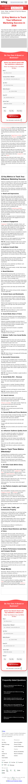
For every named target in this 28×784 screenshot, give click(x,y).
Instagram (3, 492)
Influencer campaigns (6, 402)
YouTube (8, 492)
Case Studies (5, 757)
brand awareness (10, 473)
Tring (2, 581)
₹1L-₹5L (11, 111)
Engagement (4, 224)
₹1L (5, 111)
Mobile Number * (6, 89)
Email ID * (5, 95)
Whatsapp (11, 765)
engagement (20, 153)
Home (2, 11)
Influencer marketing (5, 127)
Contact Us (4, 753)
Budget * (5, 107)
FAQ (3, 751)
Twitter (5, 764)
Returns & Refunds (18, 753)
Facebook (15, 492)
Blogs (6, 11)
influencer (14, 136)
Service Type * (6, 101)
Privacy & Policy (17, 744)
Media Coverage (5, 744)
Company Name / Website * (9, 76)
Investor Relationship (19, 746)
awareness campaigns (17, 208)
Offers (3, 755)
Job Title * (5, 82)
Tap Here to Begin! (17, 8)
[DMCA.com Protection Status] (14, 781)
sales (2, 472)
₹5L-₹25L (19, 111)
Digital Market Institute (16, 135)
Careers (16, 755)
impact (7, 155)
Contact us (22, 583)
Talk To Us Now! (13, 116)
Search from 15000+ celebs (17, 2)
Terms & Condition (18, 742)
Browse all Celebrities (19, 751)
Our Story (4, 742)
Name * (4, 70)
